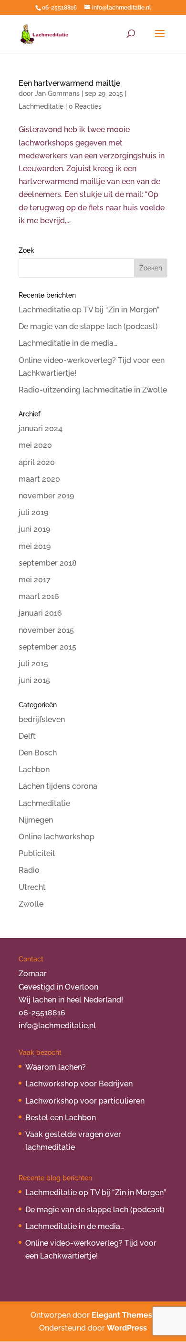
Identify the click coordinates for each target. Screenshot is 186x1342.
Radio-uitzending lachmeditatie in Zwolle (93, 389)
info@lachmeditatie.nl (57, 1025)
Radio (29, 870)
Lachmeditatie (41, 106)
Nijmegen (36, 820)
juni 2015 (34, 680)
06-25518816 (59, 7)
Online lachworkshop (56, 836)
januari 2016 (40, 613)
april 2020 (37, 462)
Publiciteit (37, 853)
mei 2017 (35, 579)
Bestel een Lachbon (60, 1117)
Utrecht (32, 887)
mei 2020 (35, 445)
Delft (27, 736)
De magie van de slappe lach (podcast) (88, 326)
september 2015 (47, 646)
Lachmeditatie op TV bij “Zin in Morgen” (89, 309)
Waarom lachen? (55, 1067)
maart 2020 (39, 479)
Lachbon (34, 769)
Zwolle (31, 903)
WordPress (127, 1327)
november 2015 (46, 630)
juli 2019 (33, 512)
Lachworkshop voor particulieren (85, 1100)
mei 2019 (35, 546)
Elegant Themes (122, 1315)
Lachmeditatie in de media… (68, 343)
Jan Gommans (57, 93)
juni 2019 (34, 529)
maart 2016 (39, 596)
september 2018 (48, 563)
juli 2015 (33, 663)
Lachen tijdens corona (58, 786)
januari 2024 (40, 428)
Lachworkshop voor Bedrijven (79, 1083)
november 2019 (46, 495)
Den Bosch (38, 752)
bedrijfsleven (42, 719)
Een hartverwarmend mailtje (69, 83)
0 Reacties (85, 106)
